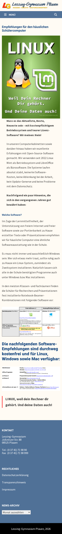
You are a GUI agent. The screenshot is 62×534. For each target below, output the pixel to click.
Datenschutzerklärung (15, 475)
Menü (12, 14)
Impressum (8, 489)
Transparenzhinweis (14, 482)
